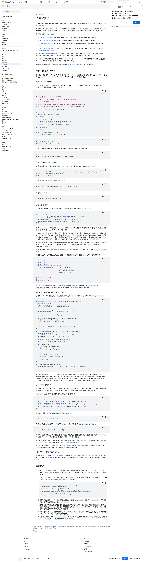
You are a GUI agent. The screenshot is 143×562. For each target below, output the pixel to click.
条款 (25, 558)
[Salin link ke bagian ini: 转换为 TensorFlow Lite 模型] (59, 163)
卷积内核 (59, 479)
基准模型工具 (96, 456)
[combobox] (108, 1)
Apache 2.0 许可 (84, 526)
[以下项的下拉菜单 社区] (52, 2)
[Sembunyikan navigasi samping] (20, 559)
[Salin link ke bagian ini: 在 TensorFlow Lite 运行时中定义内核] (65, 293)
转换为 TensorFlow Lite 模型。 (48, 40)
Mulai (136, 22)
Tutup (127, 23)
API (33, 2)
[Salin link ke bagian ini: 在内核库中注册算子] (52, 385)
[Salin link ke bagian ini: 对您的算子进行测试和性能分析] (61, 452)
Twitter (26, 546)
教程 (3, 6)
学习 (26, 2)
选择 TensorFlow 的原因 (61, 2)
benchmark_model (44, 50)
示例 (14, 6)
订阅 (125, 558)
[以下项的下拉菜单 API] (36, 2)
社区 (48, 2)
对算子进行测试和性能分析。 (48, 48)
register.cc (51, 458)
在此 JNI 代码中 (81, 440)
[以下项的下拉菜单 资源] (44, 2)
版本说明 (86, 543)
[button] (11, 40)
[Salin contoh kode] (105, 91)
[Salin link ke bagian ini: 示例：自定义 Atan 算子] (59, 71)
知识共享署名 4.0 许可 (58, 526)
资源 (41, 2)
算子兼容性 (42, 25)
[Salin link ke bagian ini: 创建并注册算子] (49, 205)
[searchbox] (11, 11)
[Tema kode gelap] (103, 91)
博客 (25, 541)
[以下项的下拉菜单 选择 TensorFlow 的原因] (70, 2)
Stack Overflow (88, 546)
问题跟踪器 (86, 541)
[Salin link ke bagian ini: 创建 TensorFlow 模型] (54, 82)
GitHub (133, 2)
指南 (8, 6)
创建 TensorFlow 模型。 (46, 37)
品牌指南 (86, 549)
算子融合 (101, 31)
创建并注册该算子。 (45, 43)
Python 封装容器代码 (71, 442)
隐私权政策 (31, 558)
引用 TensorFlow (88, 551)
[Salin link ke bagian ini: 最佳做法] (45, 466)
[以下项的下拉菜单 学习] (29, 2)
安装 (20, 2)
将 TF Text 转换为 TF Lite (73, 64)
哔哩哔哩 (26, 549)
